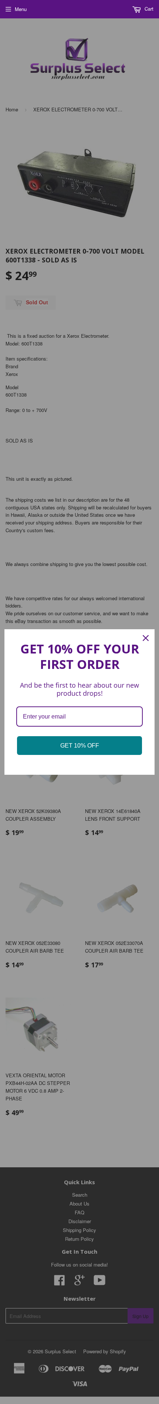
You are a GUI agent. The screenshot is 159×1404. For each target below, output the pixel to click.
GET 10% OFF (79, 745)
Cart (148, 8)
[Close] (146, 638)
